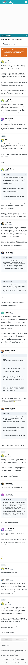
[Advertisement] (14, 19)
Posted (9, 62)
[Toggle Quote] (3, 174)
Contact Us (14, 661)
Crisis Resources (7, 659)
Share (7, 639)
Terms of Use (23, 658)
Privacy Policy (20, 659)
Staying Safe (15, 658)
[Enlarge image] (14, 401)
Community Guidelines (6, 658)
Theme (14, 659)
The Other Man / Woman (12, 44)
